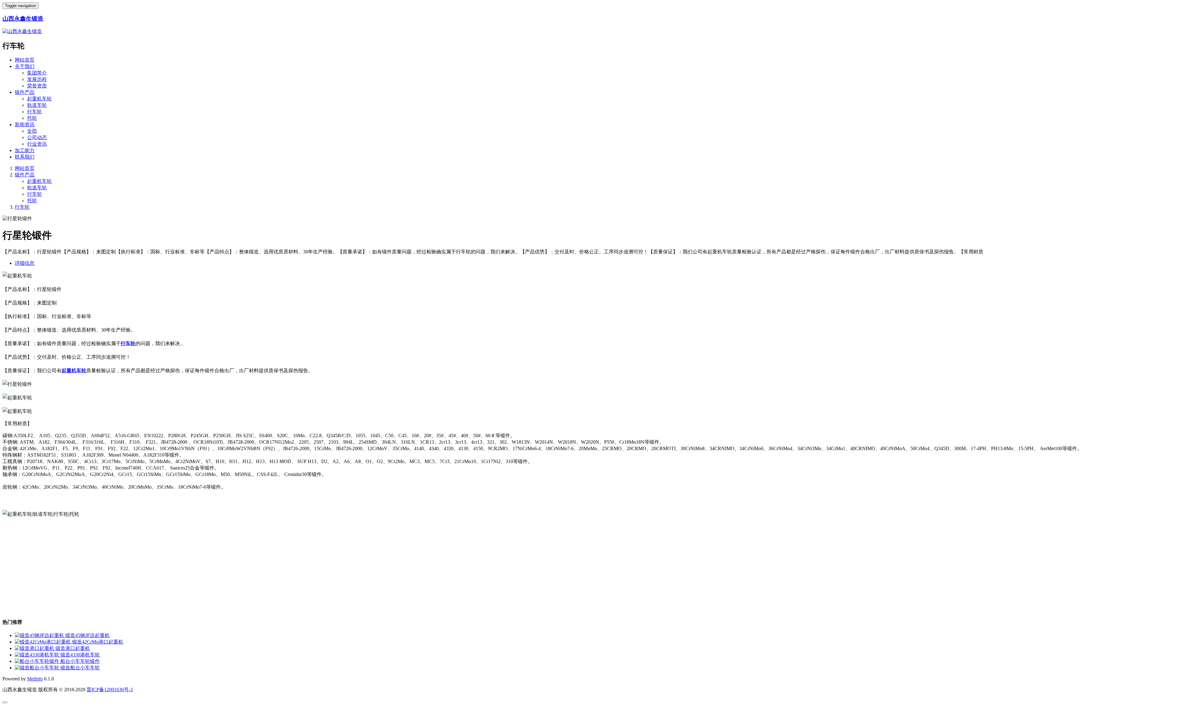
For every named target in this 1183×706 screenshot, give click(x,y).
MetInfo (35, 678)
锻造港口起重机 (72, 648)
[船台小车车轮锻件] (37, 661)
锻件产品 (25, 92)
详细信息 (25, 263)
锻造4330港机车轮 (80, 654)
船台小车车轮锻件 (80, 661)
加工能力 (25, 150)
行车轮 (34, 111)
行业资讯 (37, 144)
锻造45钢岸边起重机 (87, 635)
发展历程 (37, 79)
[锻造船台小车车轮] (37, 667)
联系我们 (25, 156)
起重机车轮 (39, 98)
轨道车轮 (37, 105)
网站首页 (25, 60)
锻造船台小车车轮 (80, 667)
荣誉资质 (37, 85)
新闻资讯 (25, 124)
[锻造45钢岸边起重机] (40, 635)
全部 (32, 131)
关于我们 (25, 66)
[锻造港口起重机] (35, 648)
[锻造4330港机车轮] (37, 654)
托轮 (32, 118)
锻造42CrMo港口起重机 (97, 641)
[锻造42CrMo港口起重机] (43, 641)
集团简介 (37, 72)
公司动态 (37, 137)
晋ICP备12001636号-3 (110, 689)
